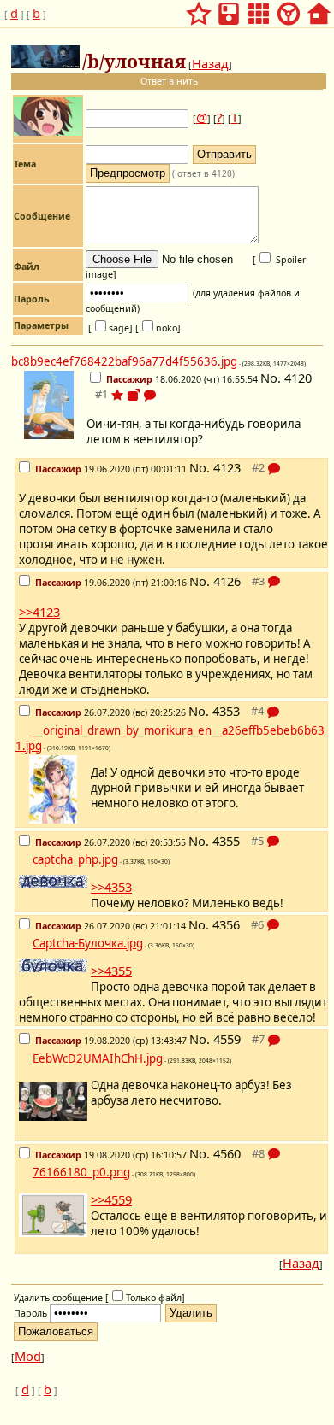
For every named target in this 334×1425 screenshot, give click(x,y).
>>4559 (111, 1199)
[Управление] (288, 8)
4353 (226, 710)
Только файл (154, 1298)
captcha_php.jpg (75, 859)
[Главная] (318, 8)
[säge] (110, 328)
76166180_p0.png (81, 1172)
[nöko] (158, 328)
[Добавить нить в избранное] (117, 395)
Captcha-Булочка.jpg (88, 943)
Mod (28, 1355)
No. (272, 377)
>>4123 (39, 611)
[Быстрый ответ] (150, 396)
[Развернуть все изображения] (133, 395)
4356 (226, 924)
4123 (227, 467)
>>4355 (111, 970)
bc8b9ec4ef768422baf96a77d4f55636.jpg (124, 361)
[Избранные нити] (198, 8)
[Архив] (228, 8)
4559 (227, 1038)
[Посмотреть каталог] (258, 8)
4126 (227, 580)
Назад (210, 63)
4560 (227, 1153)
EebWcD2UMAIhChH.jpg (98, 1058)
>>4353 (111, 886)
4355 (226, 840)
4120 (298, 377)
